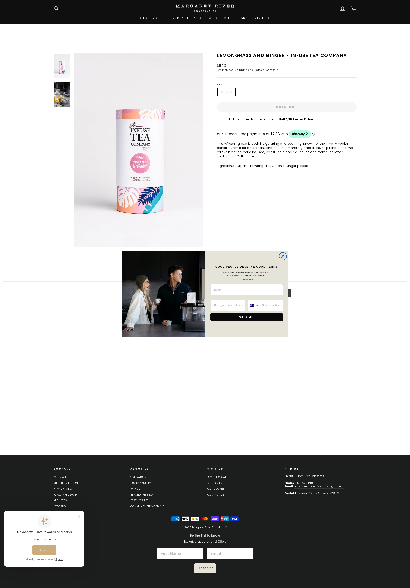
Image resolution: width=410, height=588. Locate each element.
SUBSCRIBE (246, 317)
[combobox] (253, 305)
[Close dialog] (283, 256)
